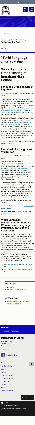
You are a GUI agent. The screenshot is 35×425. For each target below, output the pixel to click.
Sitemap (3, 372)
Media (3, 387)
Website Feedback (7, 391)
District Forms (5, 381)
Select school (5, 2)
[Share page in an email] (2, 48)
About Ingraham (6, 346)
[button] (12, 2)
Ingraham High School (8, 40)
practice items (24, 187)
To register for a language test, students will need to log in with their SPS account (17, 110)
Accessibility (5, 363)
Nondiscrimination (7, 366)
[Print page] (5, 48)
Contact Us (5, 349)
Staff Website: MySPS (8, 375)
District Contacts (6, 384)
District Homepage (7, 378)
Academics (7, 34)
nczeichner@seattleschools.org (15, 289)
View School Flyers (12, 355)
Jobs (2, 369)
